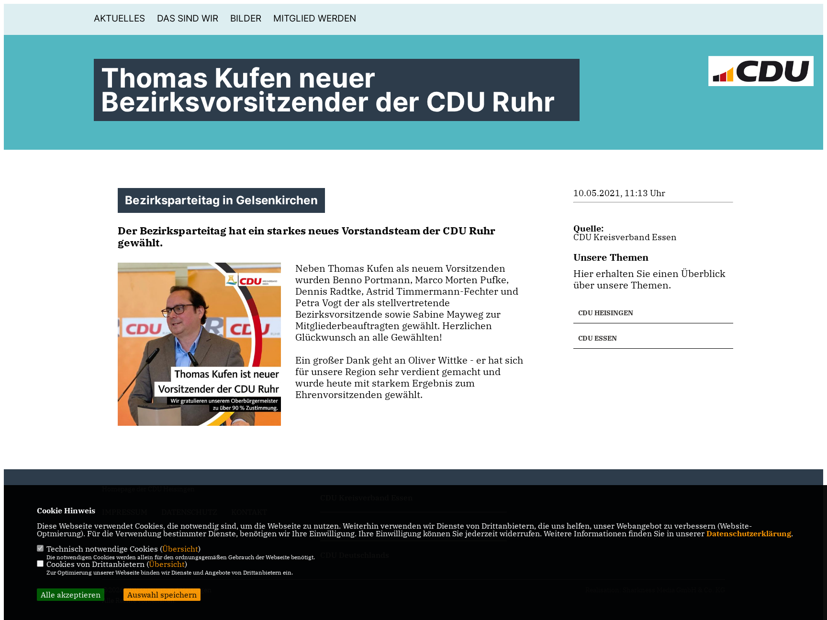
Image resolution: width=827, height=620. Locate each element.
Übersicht (180, 549)
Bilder (245, 18)
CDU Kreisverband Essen (625, 237)
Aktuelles (119, 18)
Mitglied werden (314, 18)
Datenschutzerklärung (748, 533)
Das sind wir (187, 18)
